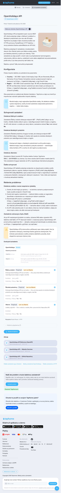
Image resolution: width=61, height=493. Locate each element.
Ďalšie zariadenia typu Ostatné (12, 368)
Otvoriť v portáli (12, 414)
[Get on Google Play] (17, 433)
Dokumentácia (6, 453)
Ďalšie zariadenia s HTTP (11, 371)
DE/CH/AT (49, 451)
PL (41, 451)
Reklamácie (5, 472)
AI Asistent (27, 7)
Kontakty (4, 458)
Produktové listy (23, 456)
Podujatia (4, 460)
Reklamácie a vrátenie (8, 478)
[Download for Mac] (37, 433)
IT (44, 451)
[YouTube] (31, 454)
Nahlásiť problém (12, 391)
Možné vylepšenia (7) (14, 330)
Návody (18, 7)
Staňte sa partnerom (44, 2)
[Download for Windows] (7, 433)
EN (31, 451)
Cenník (21, 453)
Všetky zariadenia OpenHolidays (32, 368)
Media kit (21, 448)
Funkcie (4, 446)
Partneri (4, 462)
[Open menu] (57, 3)
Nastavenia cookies (7, 474)
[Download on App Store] (27, 433)
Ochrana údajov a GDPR (9, 470)
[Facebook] (31, 446)
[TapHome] (9, 3)
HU (39, 451)
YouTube (32, 457)
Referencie (5, 450)
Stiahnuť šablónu (13, 336)
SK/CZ (35, 451)
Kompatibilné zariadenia (40, 7)
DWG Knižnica (23, 451)
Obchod (4, 448)
